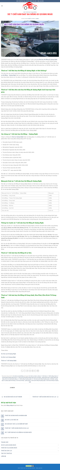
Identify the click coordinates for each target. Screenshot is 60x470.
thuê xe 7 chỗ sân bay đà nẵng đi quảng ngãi (24, 377)
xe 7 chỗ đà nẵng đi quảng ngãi (24, 378)
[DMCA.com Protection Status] (30, 466)
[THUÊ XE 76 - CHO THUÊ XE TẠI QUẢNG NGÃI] (30, 5)
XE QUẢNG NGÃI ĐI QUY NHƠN (12, 396)
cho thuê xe (31, 376)
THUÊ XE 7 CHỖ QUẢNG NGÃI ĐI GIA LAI (44, 396)
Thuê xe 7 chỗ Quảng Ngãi (8, 360)
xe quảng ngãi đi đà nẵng (9, 380)
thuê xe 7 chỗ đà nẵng (49, 376)
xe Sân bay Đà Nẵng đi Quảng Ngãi (47, 59)
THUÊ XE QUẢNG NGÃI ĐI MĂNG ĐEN (16, 415)
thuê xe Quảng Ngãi (17, 137)
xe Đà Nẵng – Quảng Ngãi (8, 75)
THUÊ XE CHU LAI (6, 450)
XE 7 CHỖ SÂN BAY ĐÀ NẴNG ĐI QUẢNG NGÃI (18, 432)
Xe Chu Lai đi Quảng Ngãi (8, 354)
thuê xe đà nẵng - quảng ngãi (40, 377)
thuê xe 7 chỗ (41, 376)
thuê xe (36, 376)
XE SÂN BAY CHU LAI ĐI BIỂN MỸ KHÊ (16, 424)
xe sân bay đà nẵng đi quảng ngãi (37, 380)
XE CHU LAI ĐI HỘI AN (11, 419)
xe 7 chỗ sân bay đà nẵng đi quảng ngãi (40, 378)
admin (37, 18)
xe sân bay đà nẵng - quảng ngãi (23, 380)
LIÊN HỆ (3, 456)
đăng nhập (10, 405)
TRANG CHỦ (4, 442)
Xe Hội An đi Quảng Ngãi (8, 357)
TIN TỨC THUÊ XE (6, 453)
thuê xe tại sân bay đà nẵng (11, 378)
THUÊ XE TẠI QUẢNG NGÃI (9, 448)
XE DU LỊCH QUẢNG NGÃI (8, 445)
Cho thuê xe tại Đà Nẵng (30, 12)
